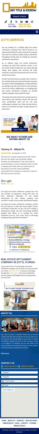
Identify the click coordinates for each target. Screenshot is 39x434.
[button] (37, 32)
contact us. (25, 250)
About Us (11, 420)
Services (20, 420)
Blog (17, 423)
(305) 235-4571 (24, 24)
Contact (24, 423)
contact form (14, 273)
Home (4, 420)
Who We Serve (31, 420)
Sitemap (33, 423)
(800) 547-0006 (25, 26)
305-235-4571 (24, 246)
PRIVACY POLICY (19, 426)
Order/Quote (8, 423)
